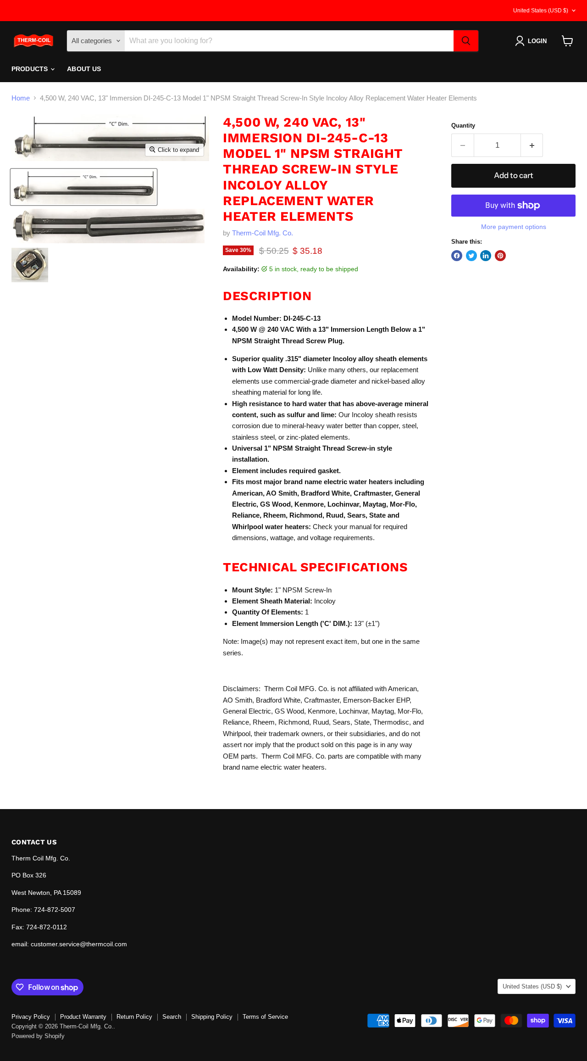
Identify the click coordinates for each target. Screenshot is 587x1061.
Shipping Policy (212, 1016)
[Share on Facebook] (456, 255)
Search (171, 1016)
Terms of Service (265, 1016)
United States (540, 10)
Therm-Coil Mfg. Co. (262, 233)
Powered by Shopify (38, 1036)
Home (20, 98)
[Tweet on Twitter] (471, 255)
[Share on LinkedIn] (485, 255)
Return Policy (134, 1016)
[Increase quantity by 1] (532, 145)
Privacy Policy (30, 1016)
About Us (84, 69)
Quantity (463, 125)
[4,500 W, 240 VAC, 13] (84, 187)
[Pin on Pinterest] (500, 255)
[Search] (466, 40)
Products (30, 69)
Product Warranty (83, 1016)
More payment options (513, 226)
